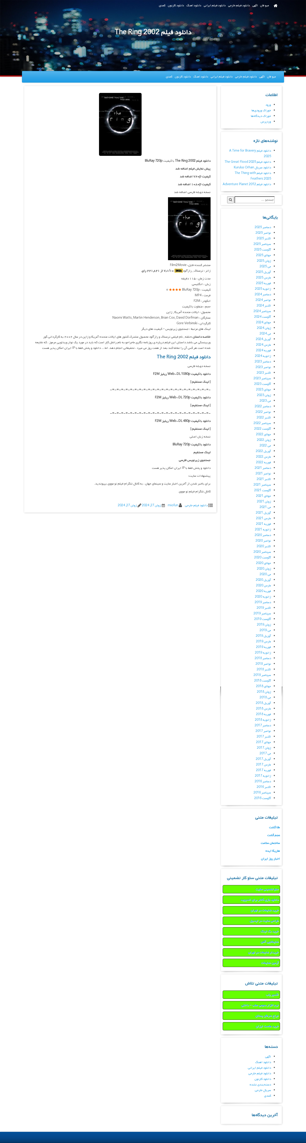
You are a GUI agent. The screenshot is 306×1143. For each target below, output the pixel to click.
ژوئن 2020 (264, 568)
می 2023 (265, 400)
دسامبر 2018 (263, 658)
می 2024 (265, 333)
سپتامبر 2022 (262, 423)
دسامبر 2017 (263, 725)
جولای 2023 (263, 389)
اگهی (255, 5)
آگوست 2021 (262, 490)
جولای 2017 (263, 742)
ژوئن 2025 (264, 261)
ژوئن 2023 (264, 395)
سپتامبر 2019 (262, 613)
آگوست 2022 (262, 428)
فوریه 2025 (263, 283)
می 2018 (265, 697)
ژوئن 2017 (264, 748)
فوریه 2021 (263, 524)
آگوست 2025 (262, 249)
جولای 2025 (263, 255)
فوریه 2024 (263, 350)
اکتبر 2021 (264, 479)
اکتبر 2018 (264, 669)
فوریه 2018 (263, 714)
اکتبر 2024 (264, 305)
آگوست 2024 (262, 317)
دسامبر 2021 (263, 468)
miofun (173, 505)
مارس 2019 (263, 641)
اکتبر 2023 (264, 372)
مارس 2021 (263, 518)
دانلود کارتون (176, 5)
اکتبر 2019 (264, 608)
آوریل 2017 (263, 759)
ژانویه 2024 (263, 356)
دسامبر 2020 (263, 535)
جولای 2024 (263, 322)
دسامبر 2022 (263, 406)
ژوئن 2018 (264, 692)
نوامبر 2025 (263, 233)
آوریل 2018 (263, 703)
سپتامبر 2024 (262, 311)
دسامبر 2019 (263, 602)
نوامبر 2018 (263, 664)
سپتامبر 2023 (262, 378)
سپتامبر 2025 (262, 244)
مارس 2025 (263, 277)
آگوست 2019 (262, 619)
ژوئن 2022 (264, 440)
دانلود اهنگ (193, 5)
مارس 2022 (263, 456)
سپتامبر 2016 (262, 792)
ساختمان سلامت (270, 843)
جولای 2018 (263, 686)
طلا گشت (274, 827)
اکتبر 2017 (264, 736)
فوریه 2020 (263, 591)
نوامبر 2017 (263, 731)
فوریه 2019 (263, 647)
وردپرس (266, 121)
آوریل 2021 (263, 512)
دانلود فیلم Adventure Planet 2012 (247, 184)
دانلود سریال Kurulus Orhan (252, 167)
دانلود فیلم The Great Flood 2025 (247, 162)
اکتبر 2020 (264, 546)
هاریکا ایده (272, 850)
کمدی (162, 5)
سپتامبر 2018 (262, 675)
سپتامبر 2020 (262, 552)
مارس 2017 (263, 764)
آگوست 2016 (262, 798)
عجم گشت (273, 835)
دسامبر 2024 (263, 294)
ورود (268, 104)
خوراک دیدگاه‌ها (261, 116)
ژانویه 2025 (263, 289)
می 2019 (265, 630)
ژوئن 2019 (264, 624)
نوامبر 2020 (263, 540)
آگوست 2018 (262, 680)
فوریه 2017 (263, 770)
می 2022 (265, 445)
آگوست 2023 (262, 384)
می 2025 (265, 266)
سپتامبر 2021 (262, 484)
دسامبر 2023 (263, 361)
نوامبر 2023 (263, 367)
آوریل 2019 (263, 636)
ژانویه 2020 (263, 596)
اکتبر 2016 (264, 787)
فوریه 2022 (263, 462)
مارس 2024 (263, 344)
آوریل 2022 (263, 451)
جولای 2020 (263, 563)
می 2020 (265, 574)
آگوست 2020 (262, 557)
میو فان (264, 5)
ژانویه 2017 (263, 775)
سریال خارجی (263, 1090)
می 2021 (265, 507)
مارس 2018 (263, 708)
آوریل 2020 (263, 580)
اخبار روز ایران (270, 858)
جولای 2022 (263, 434)
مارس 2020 (263, 585)
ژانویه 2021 (263, 529)
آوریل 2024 (263, 339)
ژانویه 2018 (263, 720)
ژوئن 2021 (264, 501)
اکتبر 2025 (264, 238)
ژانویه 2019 (263, 652)
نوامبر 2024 (263, 300)
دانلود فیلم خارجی (239, 5)
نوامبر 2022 (263, 412)
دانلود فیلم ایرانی (215, 5)
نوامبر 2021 (263, 473)
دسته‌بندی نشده (260, 1084)
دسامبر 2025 (263, 227)
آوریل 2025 (263, 272)
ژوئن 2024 (264, 328)
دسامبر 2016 (263, 781)
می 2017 (265, 753)
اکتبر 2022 (264, 417)
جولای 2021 (263, 496)
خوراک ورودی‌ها (261, 110)
